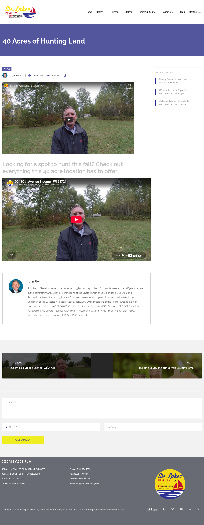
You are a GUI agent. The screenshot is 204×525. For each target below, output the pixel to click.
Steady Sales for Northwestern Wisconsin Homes (176, 81)
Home (89, 12)
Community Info (147, 12)
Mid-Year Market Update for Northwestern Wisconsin (174, 103)
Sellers (128, 12)
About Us (167, 12)
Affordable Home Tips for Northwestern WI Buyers (173, 92)
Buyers (114, 12)
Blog (182, 12)
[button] (101, 12)
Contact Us (194, 12)
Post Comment (23, 440)
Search (99, 12)
